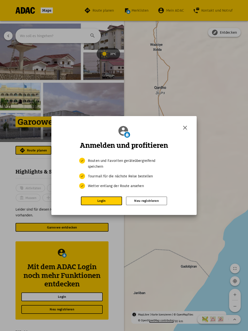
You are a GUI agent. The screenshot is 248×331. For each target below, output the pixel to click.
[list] (124, 173)
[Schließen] (185, 128)
